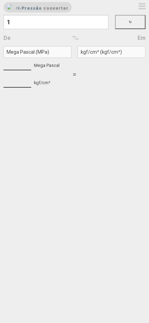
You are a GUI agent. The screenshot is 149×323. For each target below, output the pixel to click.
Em (142, 38)
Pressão (31, 8)
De (7, 38)
